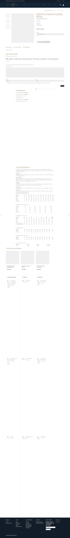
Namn (7, 79)
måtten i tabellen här (21, 171)
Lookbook (54, 4)
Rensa (38, 36)
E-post (36, 79)
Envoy (7, 521)
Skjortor (24, 4)
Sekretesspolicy (29, 525)
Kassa (17, 525)
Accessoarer (43, 4)
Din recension (9, 66)
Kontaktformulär (39, 521)
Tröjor (33, 4)
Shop (17, 521)
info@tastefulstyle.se (40, 523)
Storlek (38, 32)
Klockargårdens (9, 523)
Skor (38, 4)
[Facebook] (56, 522)
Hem (45, 10)
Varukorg (17, 524)
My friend (27, 527)
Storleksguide (28, 526)
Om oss (27, 521)
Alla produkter (39, 18)
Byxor (29, 4)
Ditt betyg (8, 61)
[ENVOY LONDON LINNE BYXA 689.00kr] (1, 215)
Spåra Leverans (19, 526)
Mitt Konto (18, 523)
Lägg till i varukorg (44, 42)
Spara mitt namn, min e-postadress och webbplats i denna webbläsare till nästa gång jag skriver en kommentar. (28, 82)
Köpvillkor (28, 523)
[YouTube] (59, 522)
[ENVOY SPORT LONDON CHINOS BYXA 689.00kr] (69, 215)
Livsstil (49, 4)
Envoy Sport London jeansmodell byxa (11, 266)
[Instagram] (57, 522)
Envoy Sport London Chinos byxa (41, 266)
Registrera (48, 529)
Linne (51, 10)
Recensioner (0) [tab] (17, 47)
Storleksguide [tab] (26, 47)
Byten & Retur (28, 524)
